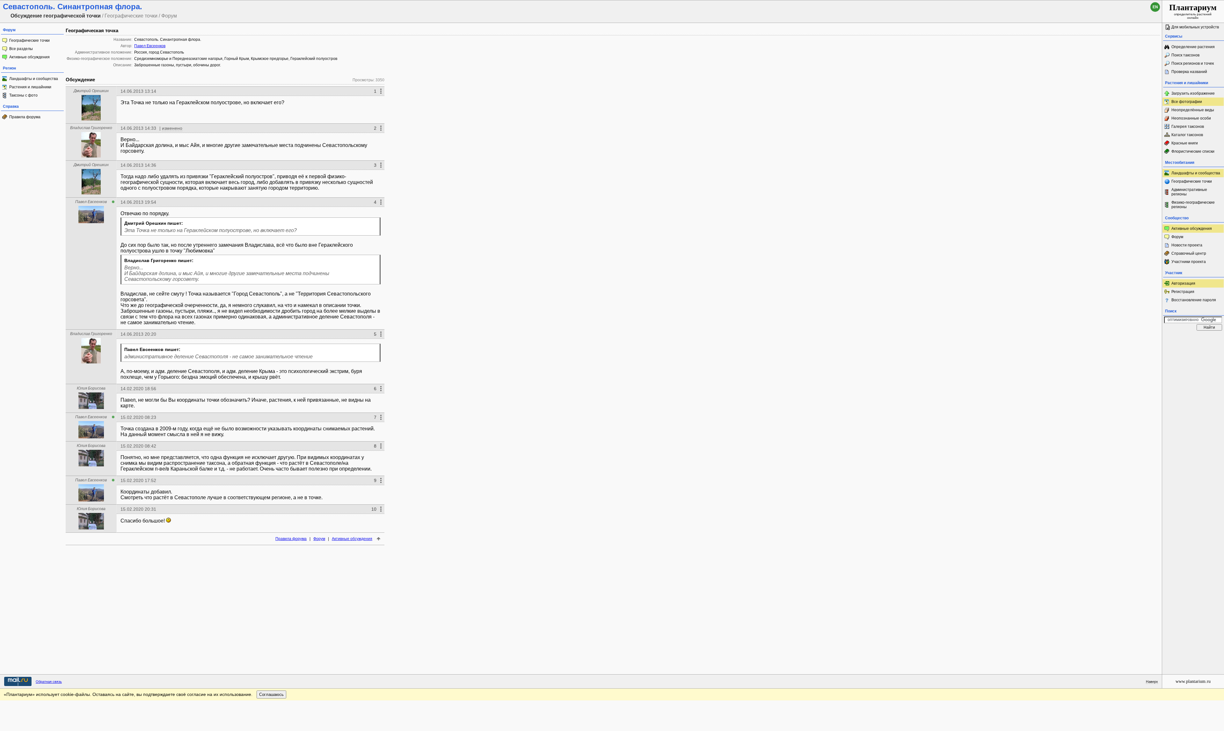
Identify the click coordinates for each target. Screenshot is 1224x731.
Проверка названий (1189, 71)
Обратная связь (49, 681)
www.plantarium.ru (1193, 681)
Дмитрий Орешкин (91, 91)
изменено (172, 128)
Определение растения (1193, 47)
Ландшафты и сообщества (33, 79)
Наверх (1152, 681)
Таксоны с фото (23, 95)
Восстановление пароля (1193, 300)
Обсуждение (80, 79)
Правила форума (24, 117)
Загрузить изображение (1193, 93)
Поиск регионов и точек (1192, 63)
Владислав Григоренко (91, 128)
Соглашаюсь (271, 694)
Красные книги (1184, 143)
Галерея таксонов (1187, 126)
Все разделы (21, 49)
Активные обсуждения (29, 57)
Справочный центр (1188, 253)
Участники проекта (1188, 262)
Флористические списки (1192, 151)
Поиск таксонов (1185, 55)
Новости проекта (1186, 245)
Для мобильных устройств (1195, 27)
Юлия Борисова (91, 388)
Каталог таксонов (1187, 135)
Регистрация (1182, 291)
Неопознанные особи (1191, 118)
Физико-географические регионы (1193, 204)
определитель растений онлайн (1193, 11)
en (1155, 7)
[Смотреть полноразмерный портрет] (91, 118)
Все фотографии (1186, 101)
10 (373, 509)
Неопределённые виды (1192, 110)
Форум (319, 539)
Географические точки (29, 40)
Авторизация (1183, 283)
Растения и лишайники (30, 87)
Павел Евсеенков (149, 46)
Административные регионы (1189, 191)
